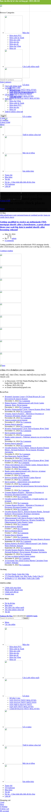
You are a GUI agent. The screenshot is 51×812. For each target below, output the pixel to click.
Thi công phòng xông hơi (14, 610)
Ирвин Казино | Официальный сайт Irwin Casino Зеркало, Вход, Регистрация (24, 404)
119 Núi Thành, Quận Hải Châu (17, 574)
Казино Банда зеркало (14, 424)
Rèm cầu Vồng (15, 46)
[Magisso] (10, 277)
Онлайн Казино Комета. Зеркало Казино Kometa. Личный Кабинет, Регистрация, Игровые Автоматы (26, 551)
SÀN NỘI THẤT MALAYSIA (21, 96)
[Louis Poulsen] (10, 290)
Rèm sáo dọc (14, 42)
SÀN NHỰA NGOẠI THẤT (20, 94)
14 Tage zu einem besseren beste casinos (20, 556)
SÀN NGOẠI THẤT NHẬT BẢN (22, 92)
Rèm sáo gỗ (13, 44)
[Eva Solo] (10, 351)
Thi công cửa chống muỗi (14, 608)
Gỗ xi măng (9, 95)
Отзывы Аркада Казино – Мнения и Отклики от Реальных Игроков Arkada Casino (24, 415)
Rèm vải (12, 48)
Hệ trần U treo (14, 88)
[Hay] (10, 326)
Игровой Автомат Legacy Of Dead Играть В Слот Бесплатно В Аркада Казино (25, 398)
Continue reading (6, 251)
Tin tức (7, 612)
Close (2, 802)
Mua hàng (8, 605)
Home (2, 209)
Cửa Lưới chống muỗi (13, 86)
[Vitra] (10, 265)
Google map (9, 594)
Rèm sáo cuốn (14, 40)
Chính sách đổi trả (11, 592)
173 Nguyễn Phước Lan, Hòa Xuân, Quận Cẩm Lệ (24, 576)
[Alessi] (10, 363)
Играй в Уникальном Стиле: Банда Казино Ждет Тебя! (27, 429)
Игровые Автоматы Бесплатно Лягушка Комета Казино (27, 539)
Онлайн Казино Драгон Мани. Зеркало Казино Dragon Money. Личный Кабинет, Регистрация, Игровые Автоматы (27, 450)
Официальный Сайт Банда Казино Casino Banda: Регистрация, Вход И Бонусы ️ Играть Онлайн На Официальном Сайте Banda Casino (25, 520)
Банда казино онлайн (13, 433)
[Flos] (10, 339)
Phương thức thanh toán (14, 590)
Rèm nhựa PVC (15, 36)
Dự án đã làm (10, 603)
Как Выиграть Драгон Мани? (17, 456)
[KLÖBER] (10, 302)
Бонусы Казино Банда (14, 531)
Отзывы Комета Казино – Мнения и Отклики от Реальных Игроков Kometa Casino (24, 493)
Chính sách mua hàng (13, 588)
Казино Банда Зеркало (14, 526)
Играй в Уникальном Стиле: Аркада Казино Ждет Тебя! (27, 409)
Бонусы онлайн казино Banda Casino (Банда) (23, 478)
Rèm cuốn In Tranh (16, 38)
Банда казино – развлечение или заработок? (22, 482)
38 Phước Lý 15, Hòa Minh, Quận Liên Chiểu (22, 578)
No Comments (24, 401)
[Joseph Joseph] (10, 314)
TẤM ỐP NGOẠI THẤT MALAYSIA (24, 98)
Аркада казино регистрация (16, 420)
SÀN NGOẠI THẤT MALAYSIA (22, 90)
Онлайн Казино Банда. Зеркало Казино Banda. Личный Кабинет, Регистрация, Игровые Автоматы (27, 513)
